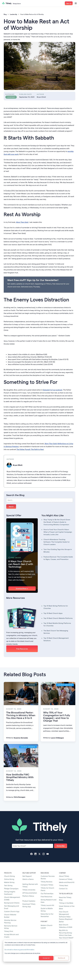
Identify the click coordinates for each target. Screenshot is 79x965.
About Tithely (64, 876)
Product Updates (28, 901)
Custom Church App (11, 911)
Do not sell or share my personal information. (20, 950)
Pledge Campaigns (11, 888)
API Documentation (29, 893)
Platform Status (28, 896)
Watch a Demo (28, 879)
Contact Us (63, 888)
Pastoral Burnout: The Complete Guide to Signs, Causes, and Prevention (58, 558)
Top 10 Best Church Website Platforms (58, 618)
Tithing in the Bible (66, 903)
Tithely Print (8, 931)
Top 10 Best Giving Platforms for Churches (56, 607)
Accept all (46, 958)
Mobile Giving (9, 882)
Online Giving (9, 879)
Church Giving (9, 876)
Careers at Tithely (65, 879)
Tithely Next (63, 885)
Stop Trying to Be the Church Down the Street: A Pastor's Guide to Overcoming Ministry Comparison (57, 522)
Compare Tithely (47, 885)
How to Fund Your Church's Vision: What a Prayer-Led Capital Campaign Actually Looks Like (58, 531)
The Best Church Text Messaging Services (56, 632)
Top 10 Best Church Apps (53, 613)
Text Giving (8, 885)
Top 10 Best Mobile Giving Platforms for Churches (57, 624)
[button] (69, 3)
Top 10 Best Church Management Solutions (56, 639)
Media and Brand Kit (66, 882)
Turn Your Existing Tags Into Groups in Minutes (58, 550)
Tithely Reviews (46, 882)
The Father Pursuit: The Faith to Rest (30, 449)
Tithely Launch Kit (47, 905)
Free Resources (22, 649)
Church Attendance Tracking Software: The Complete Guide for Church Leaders (57, 541)
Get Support (27, 876)
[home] (11, 3)
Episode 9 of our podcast (52, 390)
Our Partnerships (47, 893)
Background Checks (11, 903)
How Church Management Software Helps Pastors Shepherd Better (65, 917)
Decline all (61, 958)
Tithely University (28, 890)
